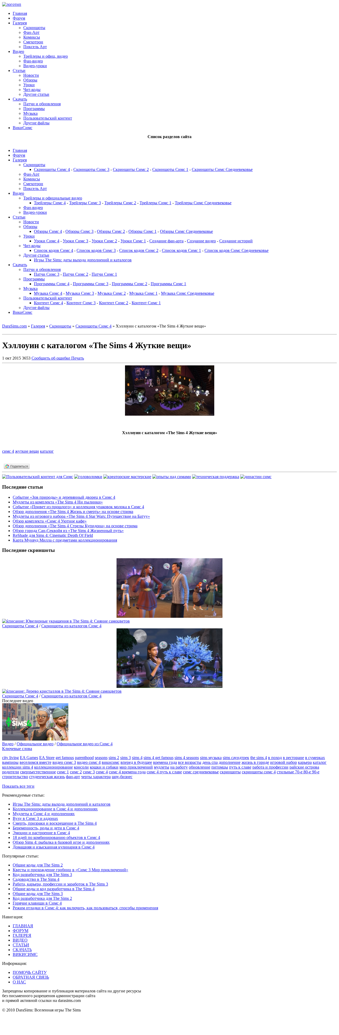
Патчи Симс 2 (75, 274)
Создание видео (201, 241)
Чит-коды (32, 89)
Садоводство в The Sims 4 (36, 879)
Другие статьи (36, 94)
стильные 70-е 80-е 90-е (298, 772)
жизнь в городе (255, 762)
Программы (34, 108)
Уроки (29, 85)
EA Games (29, 757)
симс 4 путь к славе (164, 772)
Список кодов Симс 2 (138, 250)
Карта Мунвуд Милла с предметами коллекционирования (65, 540)
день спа (210, 762)
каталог (47, 451)
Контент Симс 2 (113, 303)
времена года (165, 762)
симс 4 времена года (127, 772)
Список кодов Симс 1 (181, 250)
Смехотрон (33, 42)
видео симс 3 (64, 762)
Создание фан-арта (166, 241)
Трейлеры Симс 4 (50, 203)
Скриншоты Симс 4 (52, 169)
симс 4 (8, 451)
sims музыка (211, 757)
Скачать (20, 99)
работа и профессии (270, 767)
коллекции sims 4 (17, 767)
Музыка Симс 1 (143, 293)
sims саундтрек (236, 757)
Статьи (19, 70)
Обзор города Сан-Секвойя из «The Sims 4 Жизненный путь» (68, 530)
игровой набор (283, 762)
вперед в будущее (136, 762)
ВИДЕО (20, 940)
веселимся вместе (35, 762)
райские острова (304, 767)
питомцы (219, 767)
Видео (18, 51)
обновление (199, 767)
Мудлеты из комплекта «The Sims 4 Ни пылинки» (58, 502)
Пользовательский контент (47, 118)
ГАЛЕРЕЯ (22, 935)
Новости (31, 75)
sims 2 (114, 757)
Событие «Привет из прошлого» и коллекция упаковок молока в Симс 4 (78, 507)
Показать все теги (18, 786)
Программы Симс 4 (51, 284)
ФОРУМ (20, 930)
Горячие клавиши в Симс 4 (37, 903)
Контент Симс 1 (146, 303)
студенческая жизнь (47, 776)
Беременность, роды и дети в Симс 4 (46, 828)
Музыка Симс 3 (80, 293)
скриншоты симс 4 (259, 772)
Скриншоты (34, 27)
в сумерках (315, 757)
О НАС (19, 982)
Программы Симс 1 (168, 284)
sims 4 (137, 757)
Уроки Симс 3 (75, 241)
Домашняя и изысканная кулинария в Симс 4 (54, 847)
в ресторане (293, 757)
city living (10, 757)
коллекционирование (53, 767)
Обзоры (30, 80)
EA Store (47, 757)
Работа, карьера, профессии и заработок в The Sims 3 (60, 884)
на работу (179, 767)
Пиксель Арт (35, 46)
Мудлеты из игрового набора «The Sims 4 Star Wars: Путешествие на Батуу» (81, 516)
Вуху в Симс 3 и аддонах (35, 818)
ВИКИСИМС (25, 954)
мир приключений (136, 767)
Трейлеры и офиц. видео (45, 56)
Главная (20, 13)
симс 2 (76, 772)
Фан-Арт (31, 32)
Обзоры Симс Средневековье (186, 231)
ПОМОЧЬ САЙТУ (30, 972)
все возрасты (189, 762)
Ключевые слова (17, 748)
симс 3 (89, 772)
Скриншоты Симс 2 (131, 169)
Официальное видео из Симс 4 (85, 744)
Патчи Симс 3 (46, 274)
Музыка (30, 113)
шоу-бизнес (122, 776)
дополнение (229, 762)
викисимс (110, 762)
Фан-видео (33, 61)
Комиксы (31, 37)
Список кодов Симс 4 (53, 250)
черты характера (96, 776)
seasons (101, 757)
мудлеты (161, 767)
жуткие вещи (27, 451)
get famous (65, 757)
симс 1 (63, 772)
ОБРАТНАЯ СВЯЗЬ (31, 977)
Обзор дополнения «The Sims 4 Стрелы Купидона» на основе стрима (75, 526)
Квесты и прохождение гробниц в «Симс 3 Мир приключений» (70, 870)
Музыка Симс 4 (48, 293)
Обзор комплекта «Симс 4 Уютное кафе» (50, 521)
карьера (305, 762)
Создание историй (236, 241)
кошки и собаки (104, 767)
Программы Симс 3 (90, 284)
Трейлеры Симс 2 (120, 203)
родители (10, 772)
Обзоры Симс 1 (142, 231)
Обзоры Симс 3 (79, 231)
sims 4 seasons (187, 757)
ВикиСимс (22, 127)
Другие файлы (36, 123)
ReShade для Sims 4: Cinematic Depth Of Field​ (53, 535)
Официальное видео (35, 744)
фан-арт (73, 776)
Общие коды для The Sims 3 (38, 893)
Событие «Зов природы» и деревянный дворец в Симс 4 (64, 497)
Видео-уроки (35, 65)
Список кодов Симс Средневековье (236, 250)
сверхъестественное (38, 772)
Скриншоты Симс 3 (91, 169)
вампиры (10, 762)
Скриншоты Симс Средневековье (222, 169)
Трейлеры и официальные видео (52, 198)
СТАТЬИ (21, 945)
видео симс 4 (89, 762)
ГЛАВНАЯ (23, 926)
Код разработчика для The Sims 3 (42, 874)
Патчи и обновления (42, 104)
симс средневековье (201, 772)
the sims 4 (258, 757)
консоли (81, 767)
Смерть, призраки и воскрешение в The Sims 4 (55, 823)
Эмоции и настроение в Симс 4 (41, 832)
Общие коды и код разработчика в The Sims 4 (54, 889)
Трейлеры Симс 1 (155, 203)
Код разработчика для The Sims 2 (42, 898)
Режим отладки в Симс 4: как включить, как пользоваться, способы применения (85, 908)
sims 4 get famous (158, 757)
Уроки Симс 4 (46, 241)
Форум (19, 18)
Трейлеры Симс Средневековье (203, 203)
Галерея (20, 23)
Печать (77, 358)
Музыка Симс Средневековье (187, 293)
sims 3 (125, 757)
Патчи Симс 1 (104, 274)
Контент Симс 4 (48, 303)
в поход (275, 757)
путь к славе (240, 767)
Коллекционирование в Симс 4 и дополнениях (55, 809)
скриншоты (230, 772)
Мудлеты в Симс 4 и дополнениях (44, 813)
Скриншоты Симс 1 (170, 169)
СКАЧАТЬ (22, 949)
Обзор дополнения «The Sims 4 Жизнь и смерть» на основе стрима (73, 511)
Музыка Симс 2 (111, 293)
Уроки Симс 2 (104, 241)
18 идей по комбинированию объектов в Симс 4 (56, 837)
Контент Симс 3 (81, 303)
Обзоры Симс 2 (111, 231)
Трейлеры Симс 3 (85, 203)
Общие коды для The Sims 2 (38, 865)
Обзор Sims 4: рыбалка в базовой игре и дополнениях (61, 842)
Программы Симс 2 (129, 284)
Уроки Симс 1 (133, 241)
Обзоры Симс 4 (48, 231)
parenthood (84, 757)
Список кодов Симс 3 (96, 250)
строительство (15, 776)
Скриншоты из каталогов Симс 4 (71, 626)
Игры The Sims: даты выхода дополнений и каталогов (83, 260)
